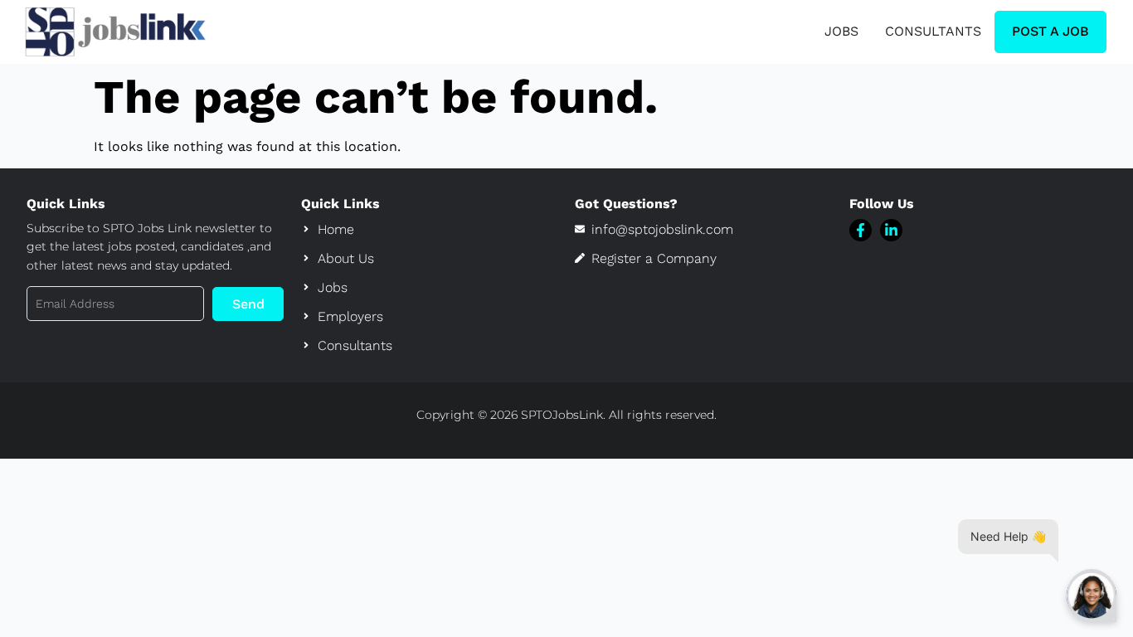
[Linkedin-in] (891, 230)
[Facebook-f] (860, 230)
